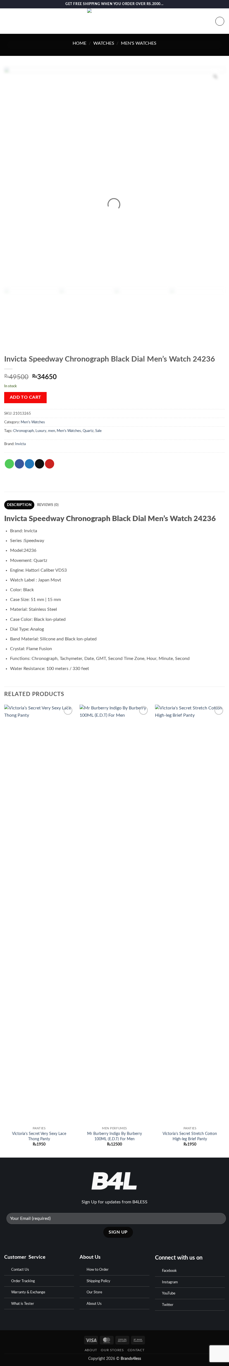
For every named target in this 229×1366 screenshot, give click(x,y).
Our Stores (112, 1350)
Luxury (40, 431)
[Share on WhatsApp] (9, 464)
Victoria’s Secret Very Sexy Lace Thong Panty (39, 1136)
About (91, 1350)
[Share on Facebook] (19, 464)
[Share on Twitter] (29, 464)
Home (79, 43)
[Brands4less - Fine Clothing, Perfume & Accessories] (114, 21)
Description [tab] (19, 505)
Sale (98, 431)
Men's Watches (138, 43)
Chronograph (23, 431)
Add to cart (25, 397)
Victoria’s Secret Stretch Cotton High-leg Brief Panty (190, 1136)
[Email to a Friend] (39, 464)
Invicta (20, 444)
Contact (136, 1350)
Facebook (169, 1271)
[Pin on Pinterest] (49, 464)
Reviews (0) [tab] (48, 505)
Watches (103, 43)
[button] (7, 21)
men (51, 431)
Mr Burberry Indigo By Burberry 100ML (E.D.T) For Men (114, 1136)
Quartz (88, 431)
